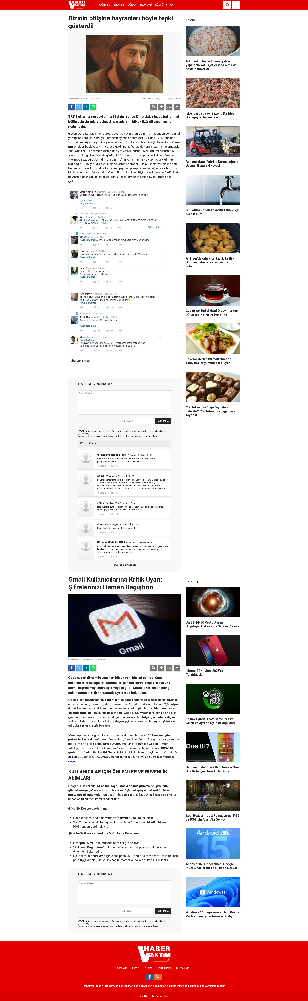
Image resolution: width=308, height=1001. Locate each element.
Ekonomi (145, 4)
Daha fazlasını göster (125, 565)
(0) (112, 466)
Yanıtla (103, 466)
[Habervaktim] (76, 4)
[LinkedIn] (86, 107)
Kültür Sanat (165, 4)
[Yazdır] (153, 107)
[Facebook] (71, 107)
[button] (161, 107)
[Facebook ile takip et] (150, 977)
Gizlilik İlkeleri (164, 968)
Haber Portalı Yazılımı (156, 996)
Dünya (132, 4)
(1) (112, 493)
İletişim (148, 968)
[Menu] (236, 5)
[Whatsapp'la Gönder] (93, 107)
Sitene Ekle (182, 968)
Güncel (104, 4)
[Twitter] (79, 107)
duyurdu (73, 761)
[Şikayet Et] (166, 466)
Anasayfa (122, 968)
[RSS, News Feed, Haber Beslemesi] (158, 977)
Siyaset (118, 4)
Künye (135, 968)
